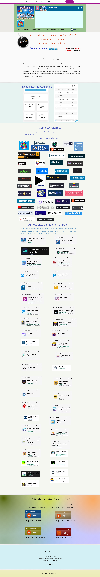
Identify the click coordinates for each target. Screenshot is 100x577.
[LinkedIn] (53, 565)
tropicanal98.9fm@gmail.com (55, 558)
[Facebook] (47, 565)
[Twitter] (50, 565)
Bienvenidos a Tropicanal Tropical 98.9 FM (52, 35)
